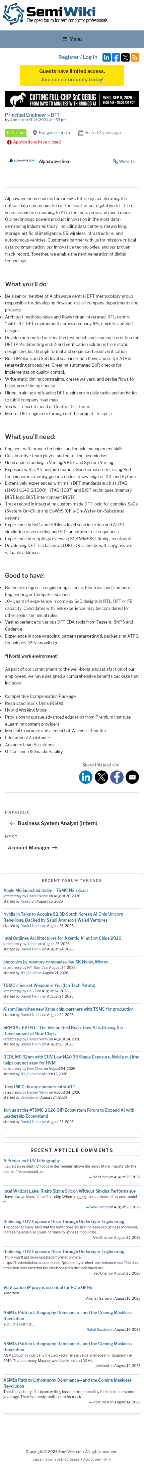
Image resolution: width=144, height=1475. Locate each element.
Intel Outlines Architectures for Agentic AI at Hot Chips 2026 (62, 938)
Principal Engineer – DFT (32, 115)
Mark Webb (99, 1207)
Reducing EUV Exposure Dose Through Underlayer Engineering (63, 1221)
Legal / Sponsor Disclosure (56, 1459)
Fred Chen (35, 1069)
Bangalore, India (54, 132)
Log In (90, 57)
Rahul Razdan (98, 1329)
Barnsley (27, 1097)
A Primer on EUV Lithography (31, 1160)
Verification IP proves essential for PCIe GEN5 (47, 1287)
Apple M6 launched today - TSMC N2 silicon (45, 890)
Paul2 (32, 991)
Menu (75, 39)
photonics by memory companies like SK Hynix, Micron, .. (58, 961)
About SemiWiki (97, 1459)
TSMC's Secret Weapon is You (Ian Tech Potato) (49, 985)
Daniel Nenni (37, 896)
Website (127, 161)
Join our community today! (72, 80)
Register (68, 57)
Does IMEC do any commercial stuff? (39, 1086)
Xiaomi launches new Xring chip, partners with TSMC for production (68, 1009)
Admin (15, 119)
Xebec (25, 901)
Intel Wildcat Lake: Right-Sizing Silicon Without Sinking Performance (69, 1191)
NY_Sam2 (35, 967)
